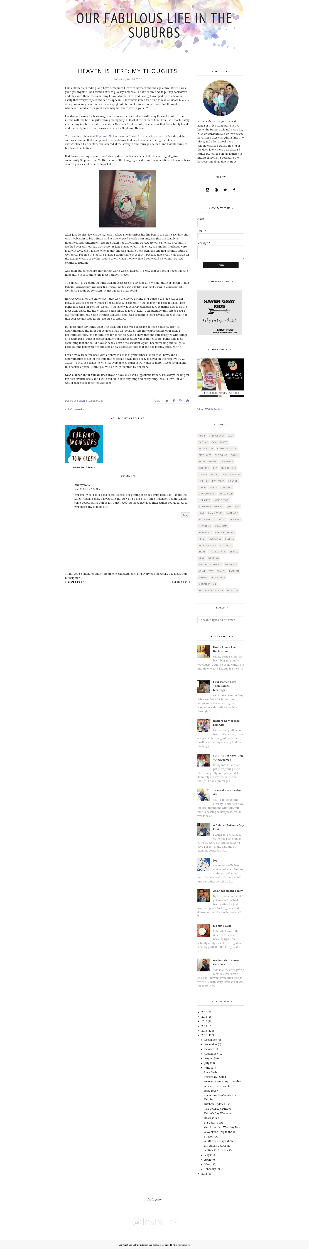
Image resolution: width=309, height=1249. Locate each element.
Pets (201, 538)
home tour (218, 577)
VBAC (202, 558)
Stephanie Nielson (107, 136)
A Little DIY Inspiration (218, 1141)
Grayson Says (207, 493)
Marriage (232, 513)
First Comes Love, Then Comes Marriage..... (225, 686)
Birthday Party (226, 448)
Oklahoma (221, 526)
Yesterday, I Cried (215, 1076)
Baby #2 (203, 442)
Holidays (204, 500)
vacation (232, 590)
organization (207, 584)
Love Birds (210, 1072)
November (210, 1044)
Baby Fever (211, 1090)
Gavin (202, 487)
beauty (221, 571)
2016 (204, 1016)
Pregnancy (214, 538)
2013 (204, 1030)
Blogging (221, 455)
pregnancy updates (211, 590)
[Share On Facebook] (173, 401)
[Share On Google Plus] (180, 401)
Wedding (213, 558)
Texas (202, 551)
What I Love (206, 571)
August (208, 1058)
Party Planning (225, 532)
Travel (234, 551)
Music (222, 519)
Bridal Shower (208, 461)
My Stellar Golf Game (217, 1145)
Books (79, 409)
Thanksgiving (217, 551)
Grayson (226, 487)
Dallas (203, 474)
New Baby (235, 519)
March (208, 1164)
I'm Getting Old (213, 1122)
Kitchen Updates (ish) (217, 1104)
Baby (231, 435)
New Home (205, 526)
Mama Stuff (215, 513)
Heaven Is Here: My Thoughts (222, 1081)
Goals (213, 487)
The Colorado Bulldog (217, 1108)
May (207, 1155)
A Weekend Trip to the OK (220, 1132)
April (207, 1159)
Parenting (205, 532)
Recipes (229, 538)
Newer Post (75, 582)
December (210, 1039)
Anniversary (216, 435)
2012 (204, 1035)
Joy (229, 506)
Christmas (226, 461)
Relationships (207, 545)
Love (202, 513)
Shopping (225, 545)
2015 (204, 1021)
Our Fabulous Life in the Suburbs (154, 25)
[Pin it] (187, 401)
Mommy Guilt (222, 925)
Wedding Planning (210, 564)
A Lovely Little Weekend (219, 1086)
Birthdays (205, 455)
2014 (204, 1026)
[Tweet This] (167, 401)
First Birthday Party (212, 480)
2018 (204, 1012)
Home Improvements (211, 506)
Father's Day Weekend (218, 1113)
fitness (203, 577)
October (209, 1049)
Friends (232, 480)
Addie (202, 435)
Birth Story (206, 448)
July (206, 1063)
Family (215, 474)
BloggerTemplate (182, 1244)
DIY (215, 468)
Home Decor (221, 500)
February (210, 1169)
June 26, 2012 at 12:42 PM (87, 489)
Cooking (204, 468)
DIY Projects (228, 468)
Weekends (231, 564)
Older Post (180, 582)
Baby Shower (219, 442)
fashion (234, 571)
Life (237, 506)
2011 (204, 1173)
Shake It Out (211, 1136)
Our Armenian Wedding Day (222, 1127)
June (207, 1067)
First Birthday (232, 474)
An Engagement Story (228, 891)
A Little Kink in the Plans (220, 1150)
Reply (186, 515)
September (211, 1053)
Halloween (226, 493)
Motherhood (207, 519)
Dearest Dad (211, 1118)
